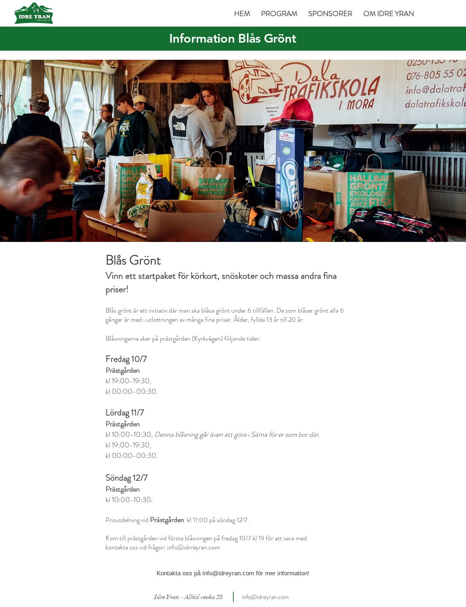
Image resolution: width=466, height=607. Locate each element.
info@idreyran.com (228, 573)
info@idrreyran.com (193, 547)
